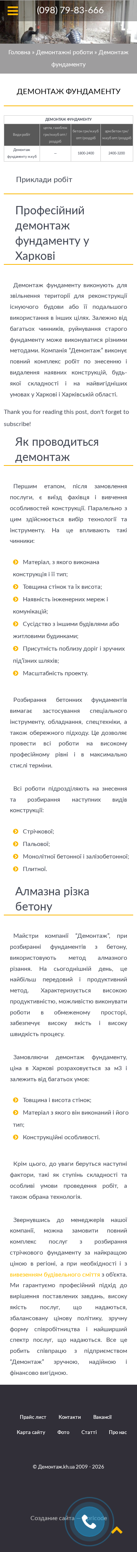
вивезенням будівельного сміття (55, 1275)
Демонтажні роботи (64, 52)
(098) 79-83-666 (70, 10)
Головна (19, 52)
